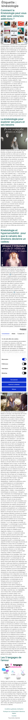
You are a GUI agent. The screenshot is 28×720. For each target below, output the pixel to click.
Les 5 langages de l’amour (11, 659)
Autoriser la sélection (14, 384)
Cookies (14, 716)
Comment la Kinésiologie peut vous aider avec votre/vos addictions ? (13, 14)
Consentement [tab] (5, 333)
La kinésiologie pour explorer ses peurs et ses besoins (13, 122)
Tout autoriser (14, 379)
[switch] (24, 364)
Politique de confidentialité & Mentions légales (14, 712)
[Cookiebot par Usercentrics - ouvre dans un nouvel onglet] (20, 330)
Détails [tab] (13, 333)
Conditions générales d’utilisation (14, 709)
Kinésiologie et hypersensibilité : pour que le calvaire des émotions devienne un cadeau (13, 236)
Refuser (14, 389)
